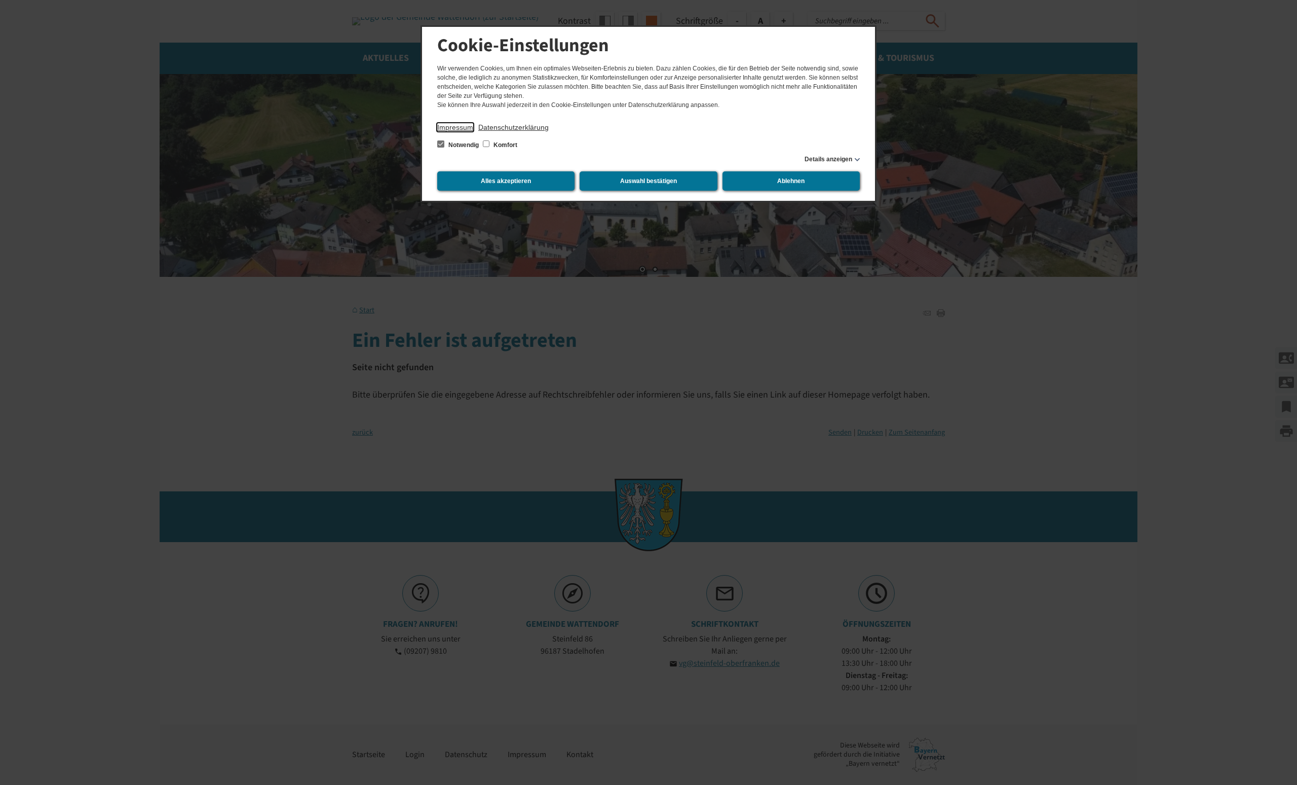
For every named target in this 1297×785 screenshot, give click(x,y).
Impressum (455, 127)
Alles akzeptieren (506, 181)
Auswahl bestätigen (648, 181)
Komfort (504, 145)
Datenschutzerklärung (513, 127)
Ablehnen (791, 181)
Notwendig (463, 145)
